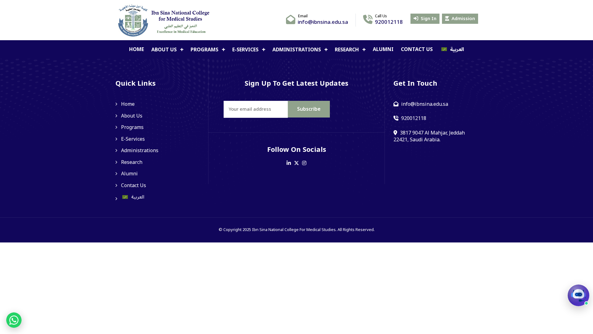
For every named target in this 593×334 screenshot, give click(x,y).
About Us (164, 50)
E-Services (246, 50)
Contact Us (417, 49)
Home (136, 49)
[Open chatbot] (578, 295)
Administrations (297, 50)
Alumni (383, 49)
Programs (205, 50)
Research (347, 50)
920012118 (389, 22)
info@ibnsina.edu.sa (323, 22)
